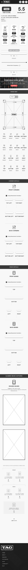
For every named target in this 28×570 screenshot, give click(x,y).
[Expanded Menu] (2, 2)
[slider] (26, 62)
